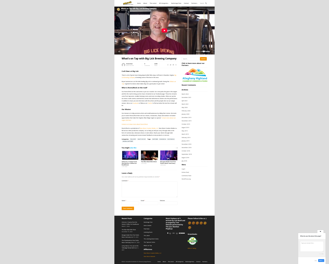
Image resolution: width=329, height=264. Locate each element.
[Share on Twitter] (170, 65)
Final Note (146, 229)
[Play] (168, 233)
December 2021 (186, 97)
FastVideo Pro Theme (137, 261)
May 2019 (185, 131)
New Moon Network (149, 256)
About (145, 3)
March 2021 (185, 104)
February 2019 (186, 137)
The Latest (153, 3)
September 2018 (187, 154)
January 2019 (185, 141)
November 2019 (186, 121)
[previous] (175, 148)
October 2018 (186, 151)
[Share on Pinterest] (173, 65)
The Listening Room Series (151, 239)
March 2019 (185, 134)
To (162, 118)
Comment (125, 180)
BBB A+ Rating (192, 248)
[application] (175, 233)
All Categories (163, 3)
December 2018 (186, 144)
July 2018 (184, 161)
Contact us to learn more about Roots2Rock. (135, 124)
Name (124, 200)
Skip (316, 260)
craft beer (155, 139)
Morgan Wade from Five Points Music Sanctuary (168, 162)
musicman (129, 64)
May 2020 (185, 107)
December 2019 (186, 117)
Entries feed (185, 172)
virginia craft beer (128, 141)
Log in (183, 169)
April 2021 (185, 101)
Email (143, 200)
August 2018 (185, 157)
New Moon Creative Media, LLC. (149, 128)
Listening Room (148, 232)
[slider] (182, 233)
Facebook (135, 103)
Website (162, 200)
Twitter (150, 103)
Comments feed (186, 175)
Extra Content (147, 225)
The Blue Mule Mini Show (149, 161)
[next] (177, 148)
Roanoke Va (163, 139)
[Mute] (180, 233)
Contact (186, 3)
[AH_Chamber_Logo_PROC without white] (194, 81)
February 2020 (186, 111)
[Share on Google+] (176, 65)
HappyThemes (147, 261)
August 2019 (185, 127)
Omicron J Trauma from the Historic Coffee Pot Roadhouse (129, 163)
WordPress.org (186, 179)
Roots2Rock (171, 139)
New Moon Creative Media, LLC (152, 253)
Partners (194, 3)
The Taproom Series (149, 242)
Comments (147, 64)
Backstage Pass (176, 3)
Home (139, 3)
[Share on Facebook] (168, 65)
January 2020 (185, 114)
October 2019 (186, 124)
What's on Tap (142, 139)
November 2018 (186, 147)
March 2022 (185, 94)
